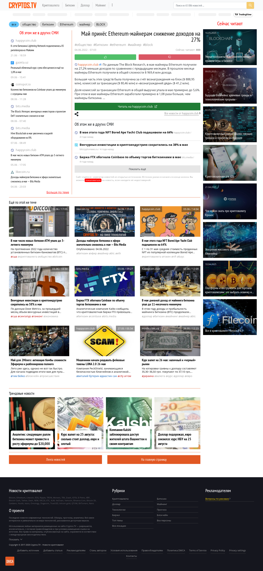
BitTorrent (83, 503)
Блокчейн (33, 376)
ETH (119, 253)
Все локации (119, 525)
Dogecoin (44, 503)
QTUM (74, 503)
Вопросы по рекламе (217, 498)
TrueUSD (54, 503)
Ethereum (66, 24)
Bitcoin (58, 256)
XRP (88, 497)
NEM (36, 500)
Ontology (35, 503)
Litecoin (30, 497)
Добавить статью (53, 550)
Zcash (68, 497)
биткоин (48, 24)
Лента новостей (55, 459)
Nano (91, 503)
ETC (48, 500)
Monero (56, 497)
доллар (147, 316)
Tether (24, 500)
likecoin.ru (23, 172)
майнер (84, 24)
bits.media (23, 106)
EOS (37, 497)
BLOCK (100, 24)
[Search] (250, 5)
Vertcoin (68, 500)
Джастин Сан (109, 376)
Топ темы (117, 520)
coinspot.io (23, 84)
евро (189, 376)
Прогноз (161, 509)
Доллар (85, 5)
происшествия (50, 376)
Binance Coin (79, 500)
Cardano (13, 503)
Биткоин (70, 5)
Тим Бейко (18, 376)
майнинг (172, 316)
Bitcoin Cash (14, 500)
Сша (14, 256)
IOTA (74, 497)
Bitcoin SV (91, 500)
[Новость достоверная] (105, 57)
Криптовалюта (50, 5)
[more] (112, 5)
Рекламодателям (76, 550)
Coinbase (96, 316)
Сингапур (25, 316)
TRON (49, 497)
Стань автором (98, 550)
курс (170, 376)
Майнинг (101, 5)
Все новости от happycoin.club (181, 113)
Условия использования (124, 550)
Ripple (43, 497)
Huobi (21, 503)
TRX (63, 497)
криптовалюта (28, 256)
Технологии (118, 509)
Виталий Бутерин (88, 376)
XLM (53, 500)
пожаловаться (93, 180)
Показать (14, 539)
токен (167, 256)
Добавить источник (28, 550)
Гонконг (38, 316)
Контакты (131, 556)
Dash (30, 500)
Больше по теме (58, 192)
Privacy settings (237, 550)
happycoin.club (26, 41)
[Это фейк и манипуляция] (169, 57)
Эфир (94, 253)
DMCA (9, 561)
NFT (174, 256)
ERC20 (42, 500)
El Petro (81, 497)
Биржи (116, 515)
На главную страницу (154, 459)
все (14, 24)
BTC (113, 253)
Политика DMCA (176, 550)
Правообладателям (152, 550)
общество (29, 24)
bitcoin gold (64, 503)
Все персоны (164, 520)
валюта (160, 376)
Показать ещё (137, 169)
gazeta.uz (22, 62)
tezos (27, 503)
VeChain (60, 500)
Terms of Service (197, 550)
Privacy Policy (218, 550)
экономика (51, 316)
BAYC (181, 256)
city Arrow (125, 376)
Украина (148, 376)
